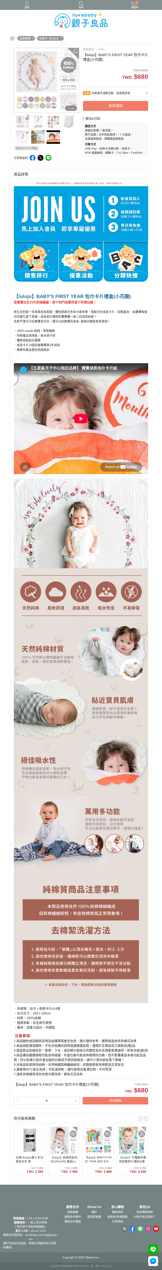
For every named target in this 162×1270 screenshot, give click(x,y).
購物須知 (117, 1212)
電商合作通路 (72, 1221)
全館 (86, 93)
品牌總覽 (72, 1212)
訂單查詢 (117, 1221)
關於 (94, 1212)
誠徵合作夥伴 (72, 1216)
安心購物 (117, 1207)
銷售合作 (72, 1207)
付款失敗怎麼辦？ (145, 1216)
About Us (94, 1207)
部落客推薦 (94, 1216)
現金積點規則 (145, 1212)
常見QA (144, 1207)
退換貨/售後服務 (117, 1216)
